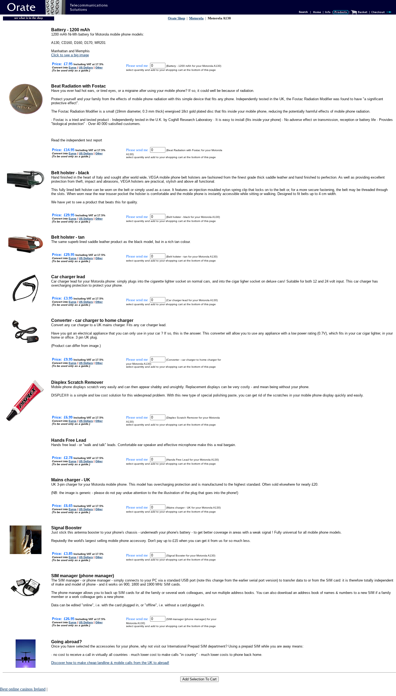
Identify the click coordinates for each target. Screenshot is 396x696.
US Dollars (86, 67)
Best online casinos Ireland (23, 689)
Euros (73, 67)
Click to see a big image (70, 55)
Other (99, 67)
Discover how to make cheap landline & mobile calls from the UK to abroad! (110, 663)
